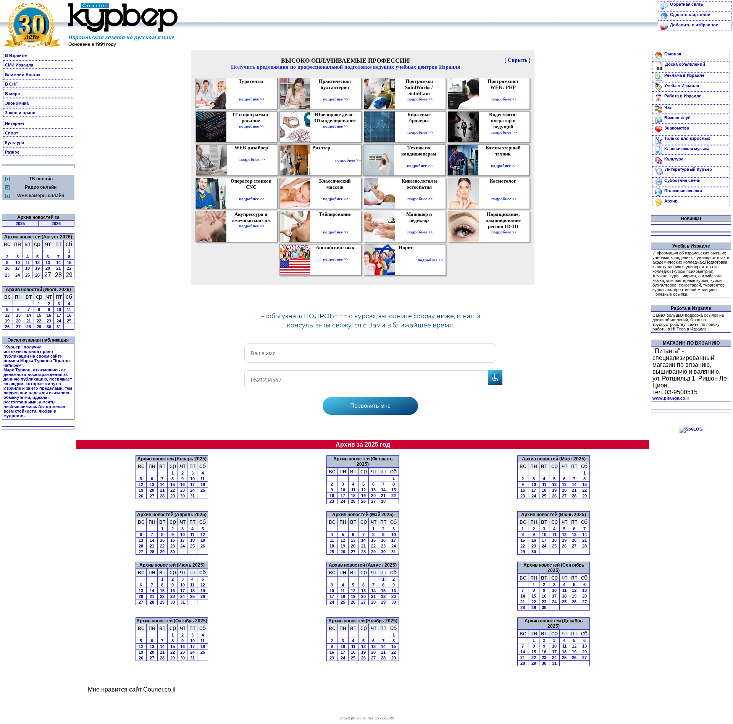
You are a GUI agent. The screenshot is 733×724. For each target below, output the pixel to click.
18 (27, 268)
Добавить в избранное (694, 25)
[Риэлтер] (322, 160)
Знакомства (676, 128)
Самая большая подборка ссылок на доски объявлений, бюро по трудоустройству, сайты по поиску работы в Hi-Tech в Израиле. (688, 322)
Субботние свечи (682, 180)
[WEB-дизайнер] (252, 154)
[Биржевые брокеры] (420, 127)
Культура (14, 142)
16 (7, 268)
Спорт (11, 133)
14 (58, 262)
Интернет (14, 123)
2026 (56, 223)
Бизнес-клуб (677, 117)
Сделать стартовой (690, 14)
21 (58, 268)
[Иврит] (407, 260)
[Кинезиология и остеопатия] (420, 193)
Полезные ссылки (683, 190)
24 (17, 275)
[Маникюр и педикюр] (420, 226)
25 (27, 275)
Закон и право (20, 112)
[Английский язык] (336, 253)
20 (47, 268)
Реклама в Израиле (684, 75)
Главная (672, 54)
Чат (668, 107)
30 (49, 326)
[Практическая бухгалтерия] (336, 93)
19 (37, 268)
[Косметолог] (504, 193)
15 (69, 262)
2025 (20, 223)
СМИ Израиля (19, 65)
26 (37, 275)
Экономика (17, 103)
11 (28, 262)
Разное (12, 152)
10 (17, 262)
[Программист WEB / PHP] (504, 93)
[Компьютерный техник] (504, 160)
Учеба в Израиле (681, 85)
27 (18, 326)
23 (7, 275)
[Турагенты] (252, 93)
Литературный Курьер (688, 169)
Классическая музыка (686, 148)
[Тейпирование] (336, 226)
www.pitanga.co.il (670, 398)
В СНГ (11, 84)
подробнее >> (252, 99)
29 (39, 326)
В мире (12, 93)
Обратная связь (686, 4)
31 (59, 326)
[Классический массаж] (336, 193)
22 (69, 268)
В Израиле (16, 55)
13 (47, 262)
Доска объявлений (685, 64)
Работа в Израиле (682, 96)
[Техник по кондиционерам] (420, 160)
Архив (671, 201)
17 (17, 268)
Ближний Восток (22, 74)
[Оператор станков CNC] (252, 193)
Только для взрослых (687, 138)
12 (37, 262)
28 (28, 326)
